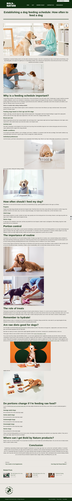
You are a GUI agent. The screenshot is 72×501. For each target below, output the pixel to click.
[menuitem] (63, 1)
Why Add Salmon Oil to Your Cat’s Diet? (39, 474)
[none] (63, 1)
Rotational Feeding (59, 473)
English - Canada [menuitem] (61, 1)
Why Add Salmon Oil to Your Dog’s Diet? (17, 474)
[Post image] (6, 475)
